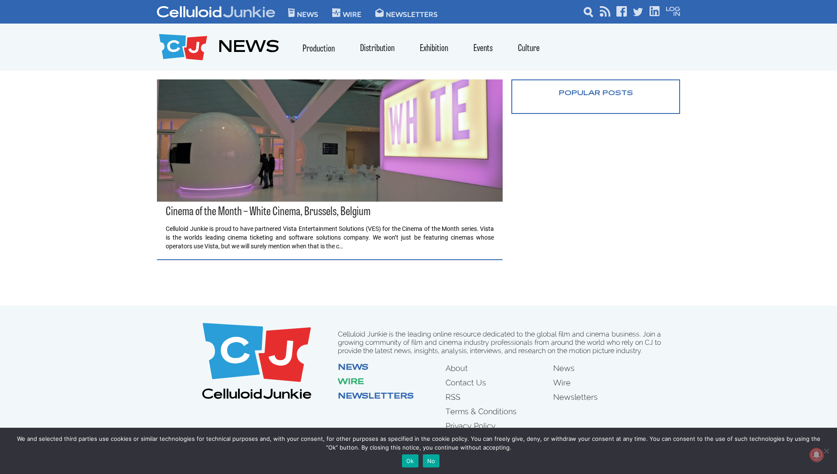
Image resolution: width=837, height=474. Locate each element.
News (307, 13)
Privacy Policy (471, 425)
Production (319, 49)
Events (483, 48)
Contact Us (466, 382)
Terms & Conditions (481, 411)
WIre (352, 13)
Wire (351, 382)
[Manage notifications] (816, 455)
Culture (529, 48)
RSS (453, 397)
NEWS (248, 48)
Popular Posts (596, 93)
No (431, 460)
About (457, 368)
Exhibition (434, 48)
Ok (410, 460)
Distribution (377, 48)
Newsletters (412, 13)
